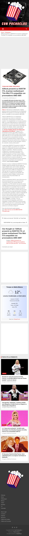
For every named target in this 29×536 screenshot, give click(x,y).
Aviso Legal (3, 512)
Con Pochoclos (13, 381)
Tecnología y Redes (7, 86)
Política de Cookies (5, 519)
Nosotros (3, 517)
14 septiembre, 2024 (6, 98)
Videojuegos (16, 86)
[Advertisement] (14, 54)
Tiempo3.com (17, 319)
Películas (3, 495)
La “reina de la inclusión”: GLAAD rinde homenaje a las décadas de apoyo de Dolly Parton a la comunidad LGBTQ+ (14, 430)
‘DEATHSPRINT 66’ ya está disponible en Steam (14, 222)
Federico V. (14, 98)
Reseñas (3, 504)
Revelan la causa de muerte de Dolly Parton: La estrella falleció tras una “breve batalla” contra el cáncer (14, 378)
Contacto (3, 513)
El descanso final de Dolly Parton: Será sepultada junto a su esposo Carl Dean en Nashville (14, 455)
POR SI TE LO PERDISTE (9, 357)
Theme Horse (16, 532)
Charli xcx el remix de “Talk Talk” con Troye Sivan (15, 218)
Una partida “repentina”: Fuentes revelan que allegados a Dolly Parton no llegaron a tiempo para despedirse (14, 404)
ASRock (4, 109)
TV (1, 506)
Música (4, 373)
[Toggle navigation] (3, 29)
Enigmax (3, 515)
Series (2, 497)
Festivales (3, 508)
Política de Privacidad (6, 521)
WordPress (19, 533)
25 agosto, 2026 (5, 381)
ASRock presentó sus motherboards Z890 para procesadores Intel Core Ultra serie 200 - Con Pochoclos (16, 242)
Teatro (2, 502)
